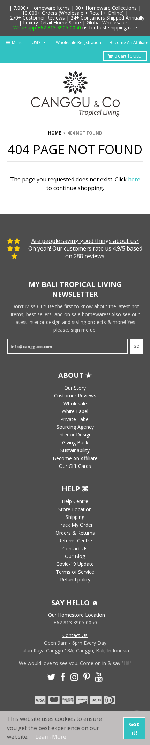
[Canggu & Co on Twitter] (51, 677)
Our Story (75, 387)
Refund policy (75, 579)
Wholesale (75, 403)
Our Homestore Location (76, 615)
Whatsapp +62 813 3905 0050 (47, 27)
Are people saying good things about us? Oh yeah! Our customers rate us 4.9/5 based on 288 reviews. (85, 248)
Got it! (134, 728)
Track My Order (75, 524)
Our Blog (75, 556)
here (134, 179)
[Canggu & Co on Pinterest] (86, 677)
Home (54, 133)
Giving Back (75, 442)
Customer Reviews (75, 395)
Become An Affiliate (129, 42)
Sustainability (75, 450)
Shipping (75, 517)
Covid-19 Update (75, 563)
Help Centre (75, 501)
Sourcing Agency (75, 427)
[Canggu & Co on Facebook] (63, 677)
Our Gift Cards (75, 466)
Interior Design (75, 434)
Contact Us (75, 548)
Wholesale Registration (78, 42)
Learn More (50, 736)
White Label (75, 411)
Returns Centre (75, 540)
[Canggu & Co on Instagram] (74, 677)
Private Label (75, 419)
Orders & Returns (75, 532)
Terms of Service (75, 572)
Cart (128, 56)
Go (136, 346)
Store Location (75, 509)
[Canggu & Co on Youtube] (99, 677)
